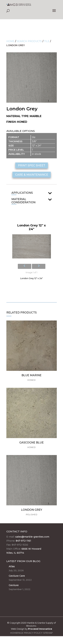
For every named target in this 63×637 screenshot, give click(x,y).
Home (10, 41)
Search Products (29, 41)
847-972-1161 (23, 540)
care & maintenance (31, 174)
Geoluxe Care (17, 575)
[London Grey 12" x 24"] (31, 247)
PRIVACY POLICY (33, 632)
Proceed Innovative (40, 628)
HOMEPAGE (16, 632)
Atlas (12, 566)
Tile (46, 41)
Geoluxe (14, 585)
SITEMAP (48, 632)
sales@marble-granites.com (32, 536)
